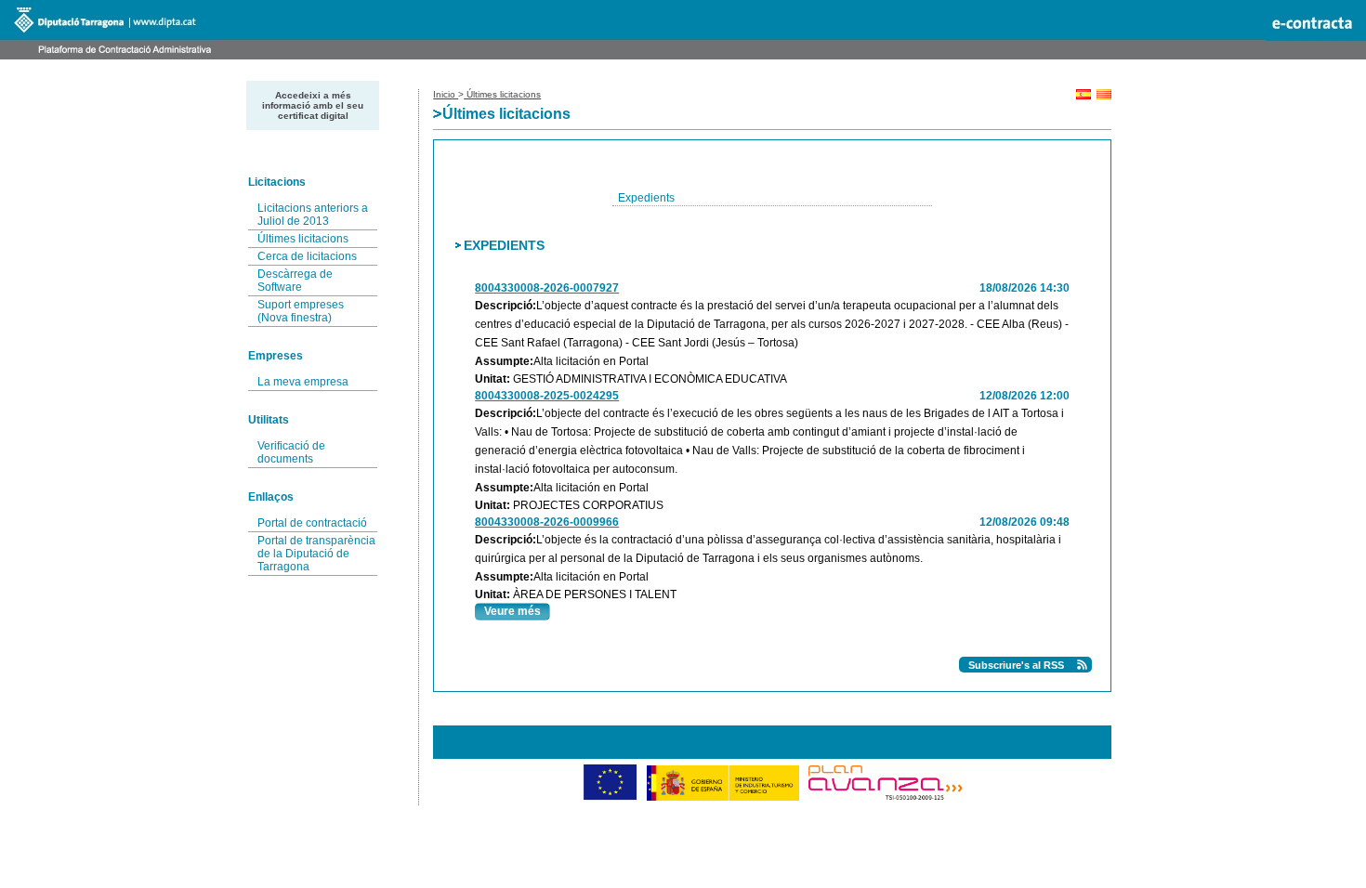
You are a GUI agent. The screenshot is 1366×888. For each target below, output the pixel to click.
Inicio (445, 94)
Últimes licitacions (302, 238)
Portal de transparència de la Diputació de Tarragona (316, 553)
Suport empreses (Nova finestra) (300, 311)
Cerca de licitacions (307, 256)
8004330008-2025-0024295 (547, 395)
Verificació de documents (291, 452)
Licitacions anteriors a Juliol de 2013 (312, 215)
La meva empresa (302, 381)
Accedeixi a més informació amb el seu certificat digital (312, 105)
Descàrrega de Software (295, 281)
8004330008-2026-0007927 (547, 287)
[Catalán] (1104, 96)
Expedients (646, 197)
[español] (1083, 96)
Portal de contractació (312, 522)
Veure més (512, 611)
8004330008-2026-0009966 (547, 522)
